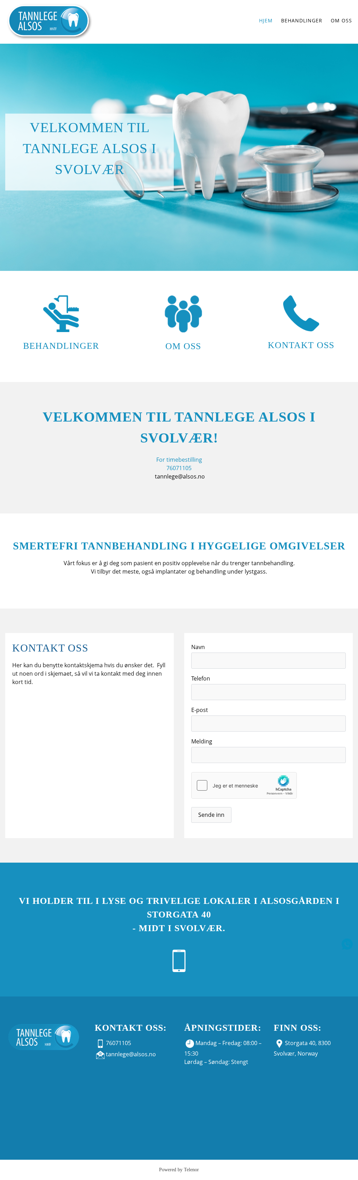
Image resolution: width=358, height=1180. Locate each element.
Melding (201, 741)
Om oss (183, 346)
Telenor (191, 1169)
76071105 (118, 1043)
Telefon (200, 678)
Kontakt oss (301, 345)
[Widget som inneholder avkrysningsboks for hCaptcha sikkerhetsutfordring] (244, 785)
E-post (199, 710)
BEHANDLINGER (301, 20)
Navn (198, 647)
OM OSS (341, 20)
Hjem (266, 20)
